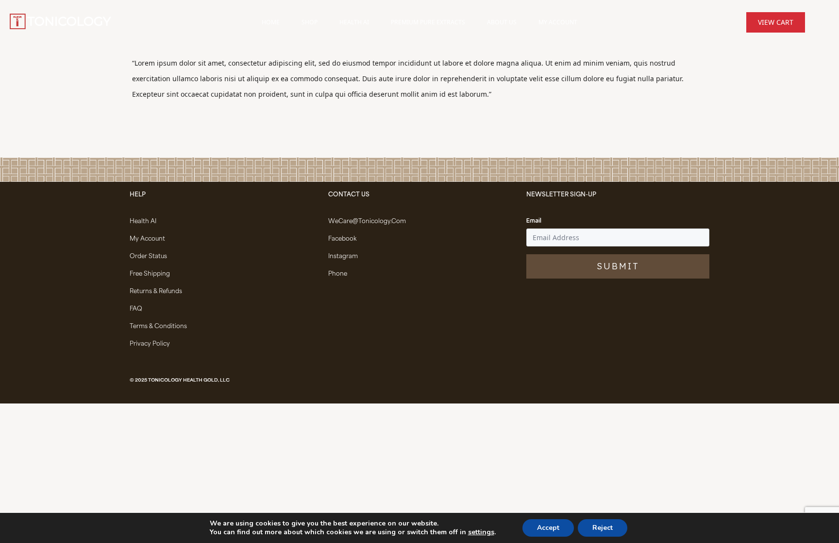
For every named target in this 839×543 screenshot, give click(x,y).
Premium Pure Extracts (428, 22)
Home (271, 22)
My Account (557, 22)
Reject (602, 527)
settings (481, 532)
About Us (502, 22)
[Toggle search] (819, 22)
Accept (548, 527)
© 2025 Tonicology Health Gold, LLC (180, 381)
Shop (310, 22)
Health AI (354, 22)
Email (533, 221)
